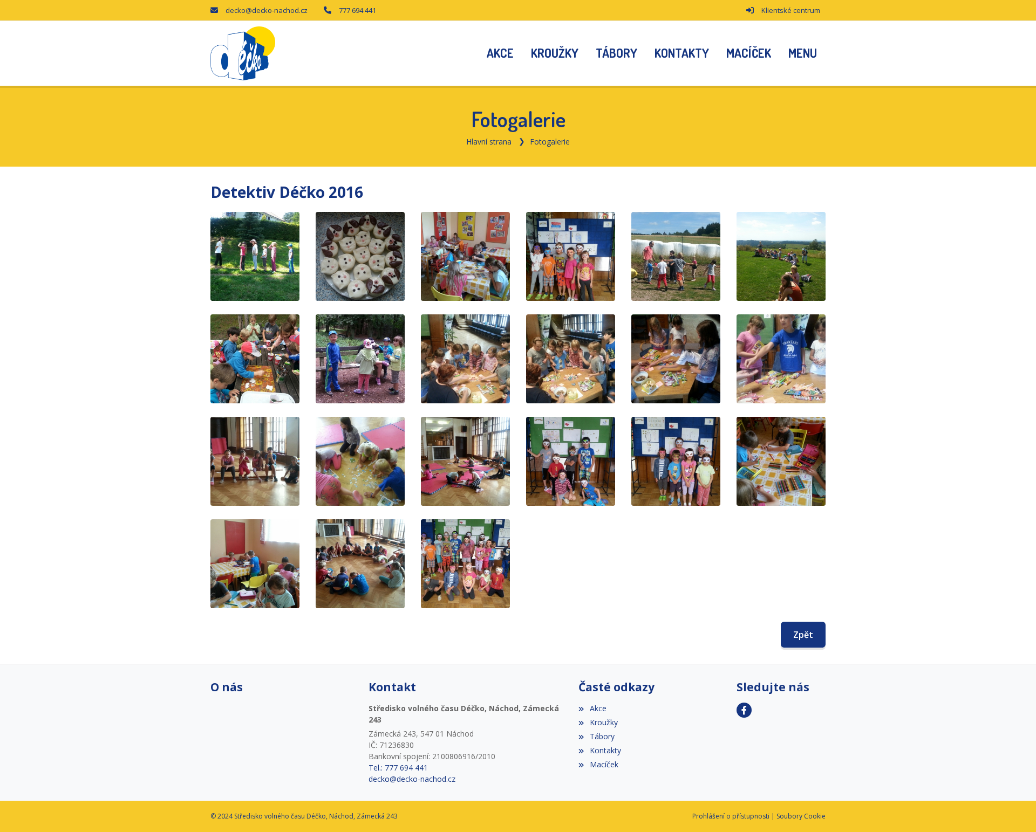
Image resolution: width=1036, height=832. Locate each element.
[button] (803, 53)
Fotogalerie (550, 141)
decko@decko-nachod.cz (267, 10)
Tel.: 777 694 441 (398, 767)
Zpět (803, 635)
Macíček (604, 764)
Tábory (602, 736)
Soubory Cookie (801, 816)
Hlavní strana (489, 141)
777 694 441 (357, 10)
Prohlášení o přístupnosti (730, 816)
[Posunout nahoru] (1011, 807)
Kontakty (605, 750)
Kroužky (603, 722)
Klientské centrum (790, 10)
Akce (598, 708)
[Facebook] (744, 710)
